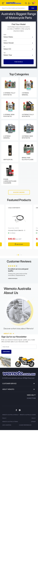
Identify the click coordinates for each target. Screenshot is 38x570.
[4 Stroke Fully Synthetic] (28, 109)
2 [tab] (18, 254)
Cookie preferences (25, 425)
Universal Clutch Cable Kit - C (16, 230)
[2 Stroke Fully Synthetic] (9, 87)
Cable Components (14, 208)
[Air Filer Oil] (9, 152)
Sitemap (33, 421)
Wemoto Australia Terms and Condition (10, 423)
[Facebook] (16, 410)
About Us (8, 333)
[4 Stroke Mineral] (9, 130)
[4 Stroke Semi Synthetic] (28, 130)
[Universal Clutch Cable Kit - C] (19, 219)
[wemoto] (19, 373)
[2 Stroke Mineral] (28, 87)
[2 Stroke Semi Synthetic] (9, 109)
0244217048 (31, 398)
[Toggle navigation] (3, 3)
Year (5, 52)
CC (4, 46)
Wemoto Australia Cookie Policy (28, 416)
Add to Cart (20, 244)
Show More (19, 192)
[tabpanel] (19, 229)
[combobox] (19, 37)
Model (5, 40)
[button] (29, 3)
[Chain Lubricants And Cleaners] (9, 174)
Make (5, 34)
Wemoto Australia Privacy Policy (10, 416)
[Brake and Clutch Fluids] (28, 152)
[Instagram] (19, 410)
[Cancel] (26, 3)
